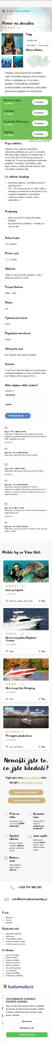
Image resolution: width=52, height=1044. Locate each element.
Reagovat (9, 443)
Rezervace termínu (13, 962)
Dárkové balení (12, 957)
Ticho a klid (43, 45)
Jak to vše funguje (12, 955)
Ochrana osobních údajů (15, 941)
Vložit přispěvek (16, 415)
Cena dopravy (11, 970)
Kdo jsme (9, 917)
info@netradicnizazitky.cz (29, 899)
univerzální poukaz (30, 782)
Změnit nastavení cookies (15, 944)
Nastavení (27, 1021)
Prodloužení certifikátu (14, 975)
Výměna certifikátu (13, 973)
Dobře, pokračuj (27, 1035)
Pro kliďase (31, 45)
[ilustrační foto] (18, 62)
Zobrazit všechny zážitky (26, 792)
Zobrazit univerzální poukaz (26, 800)
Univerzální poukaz (13, 967)
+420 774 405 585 (29, 887)
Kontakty (9, 922)
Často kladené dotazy (14, 938)
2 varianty (38, 102)
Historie (9, 920)
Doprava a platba (12, 960)
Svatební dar (32, 40)
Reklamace (10, 936)
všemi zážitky (32, 778)
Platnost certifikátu (12, 965)
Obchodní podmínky (14, 933)
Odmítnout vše (27, 1028)
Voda (10, 11)
